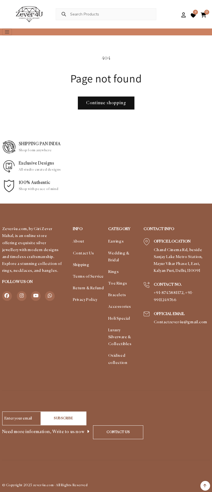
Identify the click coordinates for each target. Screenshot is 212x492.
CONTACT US (118, 432)
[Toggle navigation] (7, 32)
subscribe (63, 418)
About (78, 241)
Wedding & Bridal (118, 256)
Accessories (119, 307)
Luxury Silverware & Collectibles (120, 337)
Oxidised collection (118, 359)
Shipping (81, 265)
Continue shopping (106, 103)
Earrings (116, 241)
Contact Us (83, 253)
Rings (113, 272)
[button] (174, 15)
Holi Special (119, 319)
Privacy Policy (85, 300)
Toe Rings (117, 283)
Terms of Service (88, 276)
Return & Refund (88, 288)
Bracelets (117, 295)
